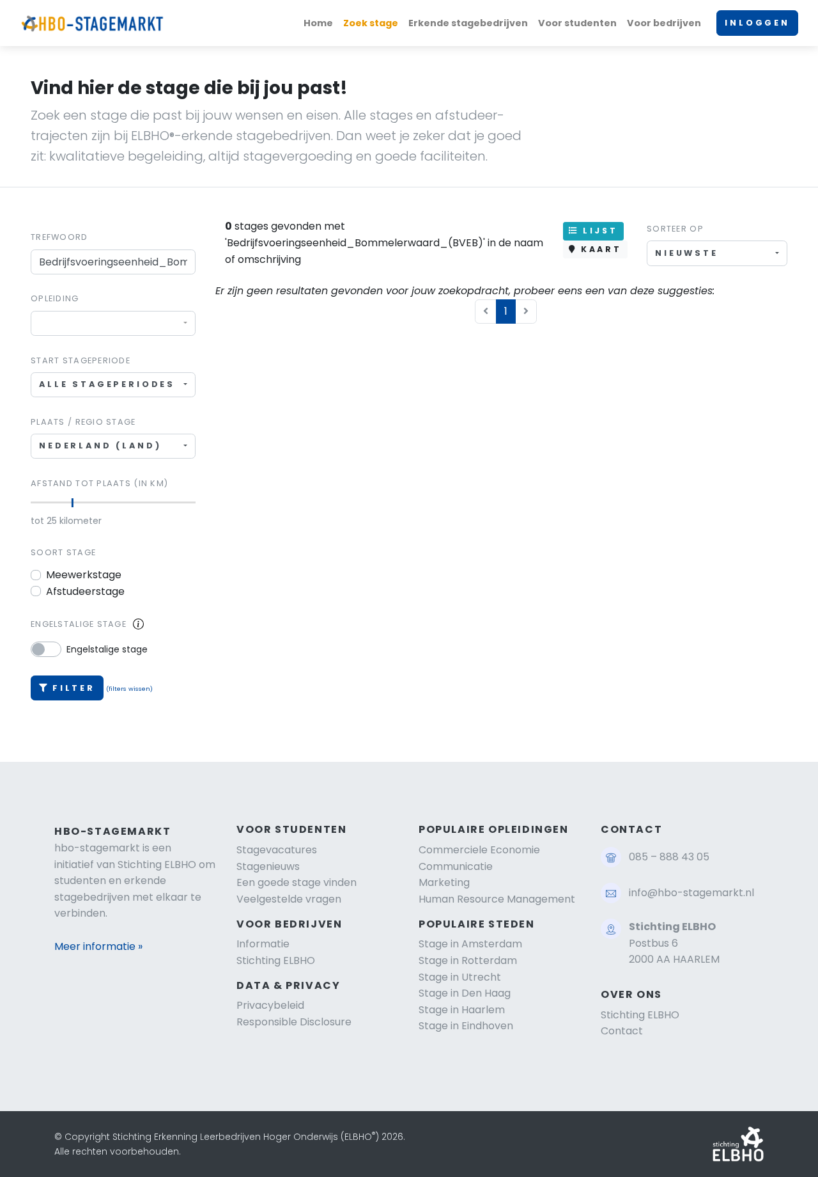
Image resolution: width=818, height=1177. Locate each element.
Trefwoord (59, 237)
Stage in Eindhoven (466, 1025)
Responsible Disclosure (293, 1022)
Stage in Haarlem (462, 1009)
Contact (622, 1030)
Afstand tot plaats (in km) (99, 483)
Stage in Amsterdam (470, 943)
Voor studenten (577, 23)
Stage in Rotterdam (468, 960)
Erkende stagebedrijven (468, 23)
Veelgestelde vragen (288, 899)
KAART (598, 249)
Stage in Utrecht (460, 977)
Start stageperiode (80, 360)
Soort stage (63, 552)
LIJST (597, 230)
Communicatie (456, 866)
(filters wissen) (129, 688)
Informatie (262, 943)
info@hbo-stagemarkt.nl (691, 892)
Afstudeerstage (85, 591)
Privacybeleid (270, 1005)
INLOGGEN (757, 22)
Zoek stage (370, 23)
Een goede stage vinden (296, 882)
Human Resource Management (497, 899)
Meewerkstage (83, 574)
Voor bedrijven (664, 23)
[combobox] (113, 323)
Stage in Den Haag (465, 993)
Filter (73, 688)
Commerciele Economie (479, 849)
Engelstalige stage (79, 624)
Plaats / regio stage (83, 421)
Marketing (444, 882)
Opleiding (55, 298)
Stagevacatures (276, 849)
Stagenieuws (268, 866)
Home (318, 23)
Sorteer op (675, 228)
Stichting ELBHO (275, 960)
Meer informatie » (98, 946)
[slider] (72, 502)
